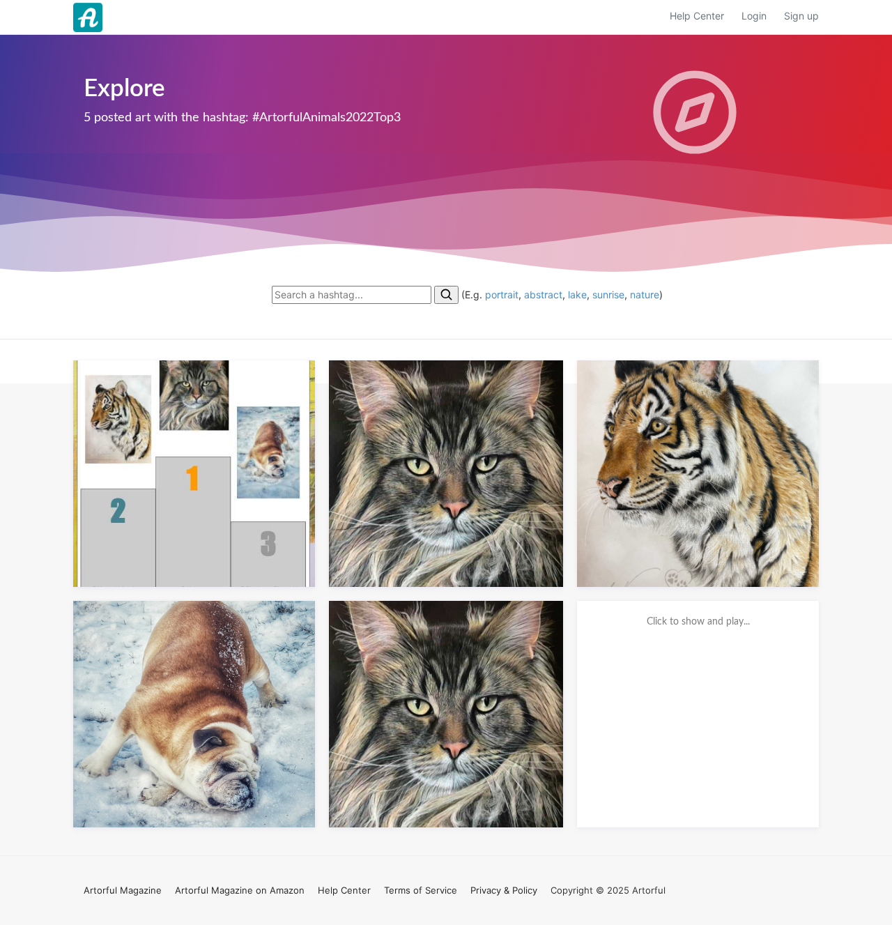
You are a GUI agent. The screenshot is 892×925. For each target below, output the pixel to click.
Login (754, 16)
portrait (501, 294)
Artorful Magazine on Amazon (240, 890)
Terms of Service (420, 890)
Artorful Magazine (123, 890)
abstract (543, 294)
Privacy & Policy (503, 890)
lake (577, 294)
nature (644, 294)
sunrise (608, 294)
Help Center (697, 16)
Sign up (801, 16)
